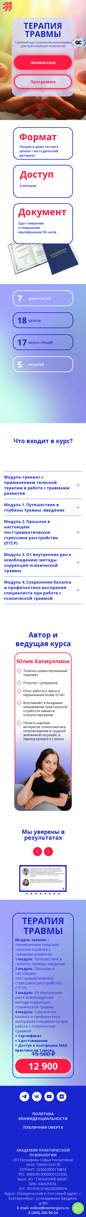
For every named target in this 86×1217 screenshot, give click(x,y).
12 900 (43, 1066)
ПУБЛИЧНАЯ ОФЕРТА (43, 1127)
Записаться (43, 62)
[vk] (37, 1096)
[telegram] (24, 1096)
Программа (43, 81)
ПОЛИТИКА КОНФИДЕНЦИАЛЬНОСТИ (43, 1116)
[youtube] (49, 1096)
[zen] (61, 1096)
